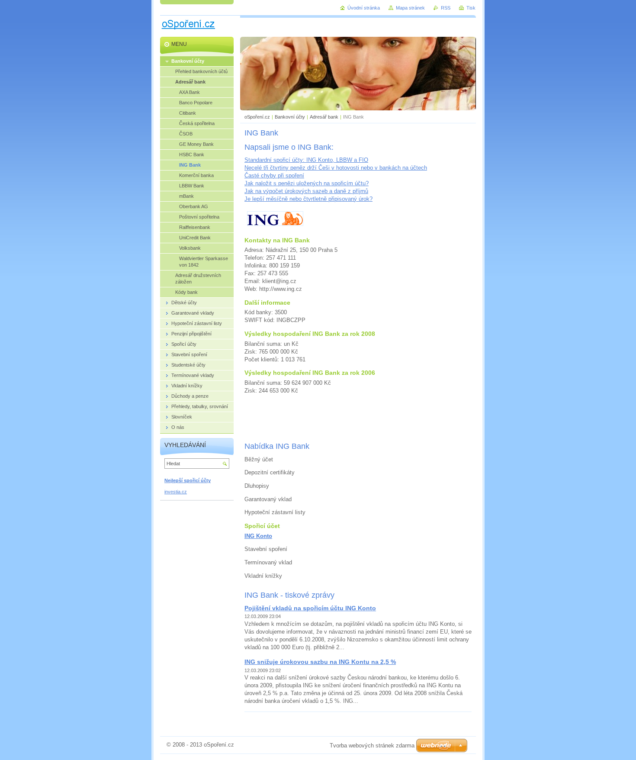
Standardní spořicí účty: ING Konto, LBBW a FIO (306, 160)
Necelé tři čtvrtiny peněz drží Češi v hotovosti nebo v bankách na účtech (335, 167)
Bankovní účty (290, 116)
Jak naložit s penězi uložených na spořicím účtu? (306, 183)
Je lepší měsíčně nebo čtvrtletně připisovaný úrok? (308, 199)
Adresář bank (324, 116)
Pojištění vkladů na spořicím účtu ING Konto (310, 608)
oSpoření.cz (257, 116)
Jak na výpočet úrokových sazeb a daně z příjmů (306, 191)
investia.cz (175, 491)
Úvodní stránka (363, 7)
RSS (445, 7)
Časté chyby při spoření (274, 175)
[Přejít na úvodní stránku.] (188, 29)
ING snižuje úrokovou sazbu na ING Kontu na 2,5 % (320, 661)
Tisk (470, 7)
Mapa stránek (410, 7)
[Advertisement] (358, 418)
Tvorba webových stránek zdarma (372, 745)
